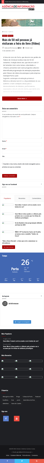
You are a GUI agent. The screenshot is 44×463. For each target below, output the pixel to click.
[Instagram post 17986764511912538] (22, 312)
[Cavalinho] (22, 20)
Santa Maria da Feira (29, 400)
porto (18, 400)
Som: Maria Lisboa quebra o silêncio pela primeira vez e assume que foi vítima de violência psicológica (28, 216)
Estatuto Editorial (16, 455)
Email (4, 149)
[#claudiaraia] (22, 310)
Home (5, 32)
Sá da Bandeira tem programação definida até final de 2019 (28, 224)
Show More (21, 98)
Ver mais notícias (9, 247)
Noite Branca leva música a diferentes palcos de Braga (22, 2)
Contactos (35, 455)
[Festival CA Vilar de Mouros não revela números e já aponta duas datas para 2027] (22, 363)
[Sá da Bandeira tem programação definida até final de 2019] (7, 225)
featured (37, 396)
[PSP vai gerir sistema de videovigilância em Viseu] (8, 363)
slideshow (5, 403)
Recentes (22, 198)
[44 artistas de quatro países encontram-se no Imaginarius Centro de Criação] (8, 371)
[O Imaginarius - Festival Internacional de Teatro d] (22, 308)
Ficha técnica (26, 455)
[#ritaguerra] (22, 314)
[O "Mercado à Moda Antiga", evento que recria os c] (22, 318)
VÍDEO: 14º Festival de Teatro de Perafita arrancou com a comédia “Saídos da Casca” (28, 234)
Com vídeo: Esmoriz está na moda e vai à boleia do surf (28, 206)
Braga (18, 396)
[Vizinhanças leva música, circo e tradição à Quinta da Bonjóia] (8, 379)
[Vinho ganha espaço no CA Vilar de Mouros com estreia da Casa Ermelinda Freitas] (35, 371)
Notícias (10, 36)
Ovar (12, 400)
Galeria (10, 32)
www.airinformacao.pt (11, 48)
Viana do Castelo (16, 403)
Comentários (36, 198)
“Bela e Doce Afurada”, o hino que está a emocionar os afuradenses (19, 242)
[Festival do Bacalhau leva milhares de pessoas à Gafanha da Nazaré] (35, 379)
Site (3, 156)
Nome (4, 141)
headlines (5, 400)
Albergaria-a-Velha (8, 396)
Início (7, 455)
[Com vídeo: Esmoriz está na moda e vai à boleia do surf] (7, 207)
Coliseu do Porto (28, 396)
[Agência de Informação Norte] (18, 8)
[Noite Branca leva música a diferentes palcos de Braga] (35, 363)
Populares (7, 198)
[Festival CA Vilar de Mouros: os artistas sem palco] (22, 371)
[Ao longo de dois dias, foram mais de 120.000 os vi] (22, 316)
